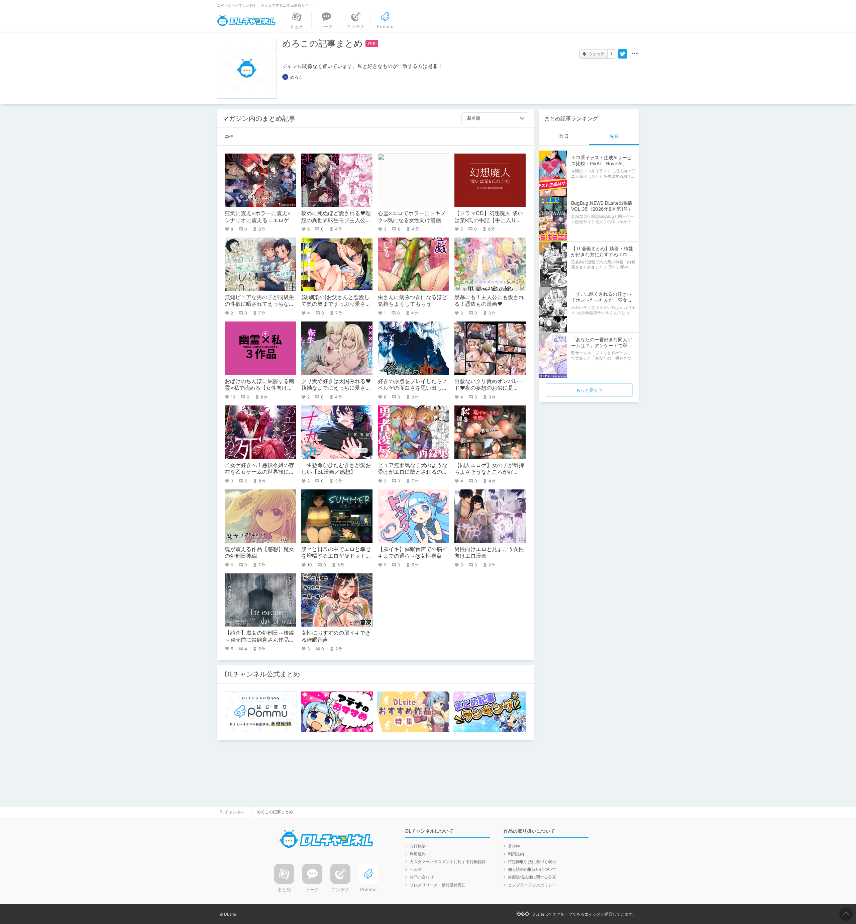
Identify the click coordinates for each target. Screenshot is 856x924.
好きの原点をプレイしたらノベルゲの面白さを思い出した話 (412, 388)
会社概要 (418, 846)
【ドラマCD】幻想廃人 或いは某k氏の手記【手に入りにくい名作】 (488, 220)
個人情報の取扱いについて (532, 869)
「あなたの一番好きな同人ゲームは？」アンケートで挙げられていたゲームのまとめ (601, 345)
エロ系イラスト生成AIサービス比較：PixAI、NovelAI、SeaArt (601, 163)
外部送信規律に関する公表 (532, 877)
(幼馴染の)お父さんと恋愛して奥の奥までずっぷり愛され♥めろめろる (336, 304)
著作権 (514, 846)
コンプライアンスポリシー (532, 885)
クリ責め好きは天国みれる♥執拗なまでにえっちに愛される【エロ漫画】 (336, 388)
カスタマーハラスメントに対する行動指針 (448, 861)
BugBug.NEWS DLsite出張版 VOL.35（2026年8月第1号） (604, 206)
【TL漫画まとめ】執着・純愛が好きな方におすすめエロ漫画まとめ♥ (602, 254)
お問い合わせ (422, 877)
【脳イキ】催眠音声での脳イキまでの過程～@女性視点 (412, 552)
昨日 (564, 136)
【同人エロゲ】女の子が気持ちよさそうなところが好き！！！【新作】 (489, 472)
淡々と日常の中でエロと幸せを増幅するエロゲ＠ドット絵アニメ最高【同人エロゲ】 (336, 556)
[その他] (634, 54)
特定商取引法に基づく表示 (532, 861)
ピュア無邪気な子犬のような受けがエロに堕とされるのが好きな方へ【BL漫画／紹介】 (413, 472)
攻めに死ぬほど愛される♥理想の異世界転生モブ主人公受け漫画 (336, 220)
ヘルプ (416, 869)
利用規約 (418, 853)
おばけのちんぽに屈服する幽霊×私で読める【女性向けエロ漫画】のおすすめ (259, 388)
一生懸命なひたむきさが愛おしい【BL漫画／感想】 (336, 468)
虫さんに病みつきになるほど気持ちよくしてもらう (412, 300)
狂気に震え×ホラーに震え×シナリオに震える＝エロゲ (258, 216)
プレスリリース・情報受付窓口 (438, 885)
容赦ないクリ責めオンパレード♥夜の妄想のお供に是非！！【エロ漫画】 (489, 388)
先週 (614, 136)
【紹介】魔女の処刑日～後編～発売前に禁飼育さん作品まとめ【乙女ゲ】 (259, 639)
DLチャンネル (246, 20)
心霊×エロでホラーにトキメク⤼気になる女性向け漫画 (412, 216)
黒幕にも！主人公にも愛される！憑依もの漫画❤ (489, 300)
